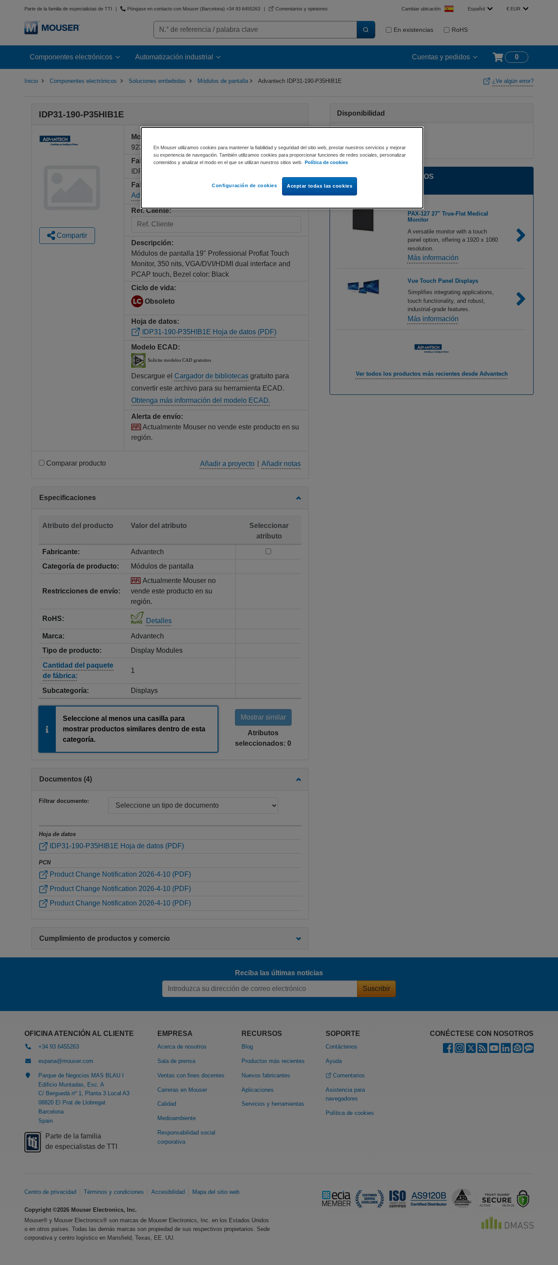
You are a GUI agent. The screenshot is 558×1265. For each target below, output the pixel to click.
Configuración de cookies (244, 185)
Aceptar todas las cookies (319, 186)
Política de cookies (326, 162)
